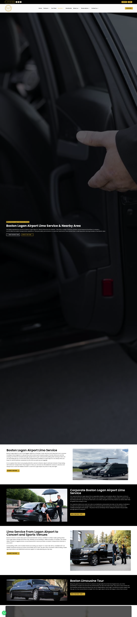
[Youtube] (18, 2)
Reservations (84, 8)
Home (40, 8)
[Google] (21, 2)
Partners (45, 8)
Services (60, 8)
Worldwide (69, 8)
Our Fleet (53, 8)
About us (75, 8)
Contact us (94, 8)
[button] (4, 613)
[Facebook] (16, 2)
